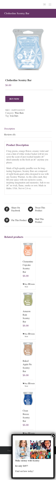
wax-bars (14, 115)
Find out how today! (24, 471)
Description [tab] (9, 128)
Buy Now (14, 99)
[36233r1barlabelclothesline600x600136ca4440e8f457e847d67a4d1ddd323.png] (28, 49)
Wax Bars (19, 112)
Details (31, 284)
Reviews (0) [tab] (9, 134)
